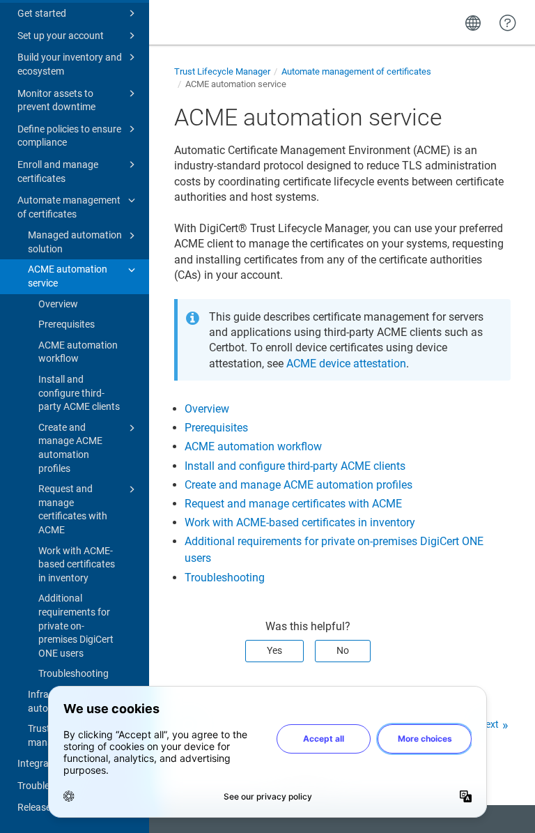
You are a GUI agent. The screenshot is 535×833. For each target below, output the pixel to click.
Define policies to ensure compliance (69, 135)
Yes (274, 650)
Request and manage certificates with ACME (72, 509)
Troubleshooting (73, 673)
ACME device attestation (346, 363)
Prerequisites (66, 324)
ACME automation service (67, 276)
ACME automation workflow (78, 352)
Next (489, 724)
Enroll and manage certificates (57, 171)
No (342, 650)
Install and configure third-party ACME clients (79, 393)
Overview (58, 303)
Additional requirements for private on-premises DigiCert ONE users (76, 625)
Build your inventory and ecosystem (69, 64)
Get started (41, 13)
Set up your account (60, 35)
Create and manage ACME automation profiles (70, 448)
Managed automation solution (75, 241)
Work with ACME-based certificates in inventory (76, 564)
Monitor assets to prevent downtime (56, 100)
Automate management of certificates (69, 207)
